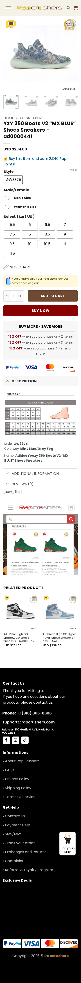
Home (8, 118)
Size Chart (20, 267)
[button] (75, 8)
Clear (74, 170)
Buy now (40, 310)
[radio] (13, 180)
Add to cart (52, 295)
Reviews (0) (23, 483)
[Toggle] (7, 380)
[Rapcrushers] (39, 8)
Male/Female (16, 190)
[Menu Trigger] (8, 7)
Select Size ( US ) (19, 217)
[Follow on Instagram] (15, 740)
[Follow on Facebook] (6, 740)
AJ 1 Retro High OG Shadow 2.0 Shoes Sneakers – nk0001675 (18, 637)
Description (24, 381)
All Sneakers (31, 118)
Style (9, 172)
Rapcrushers (56, 955)
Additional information (35, 473)
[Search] (68, 8)
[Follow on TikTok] (25, 740)
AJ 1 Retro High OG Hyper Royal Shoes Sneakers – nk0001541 (59, 637)
